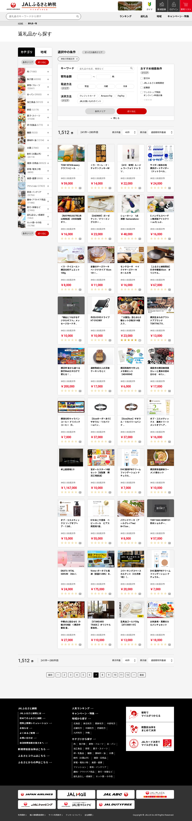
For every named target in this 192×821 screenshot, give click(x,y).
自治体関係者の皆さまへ (32, 743)
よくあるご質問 (27, 733)
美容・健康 (97, 762)
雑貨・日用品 (100, 758)
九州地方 (78, 733)
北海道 (77, 723)
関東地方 (99, 723)
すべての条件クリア (93, 52)
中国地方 (89, 728)
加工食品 (78, 748)
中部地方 (111, 723)
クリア (65, 88)
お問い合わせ (26, 738)
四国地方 (101, 728)
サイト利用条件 (55, 815)
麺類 (89, 753)
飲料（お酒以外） (82, 758)
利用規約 (21, 815)
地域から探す (79, 718)
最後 (142, 675)
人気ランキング (81, 708)
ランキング (126, 16)
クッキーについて (73, 815)
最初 (50, 675)
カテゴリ (27, 52)
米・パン (111, 744)
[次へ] (134, 675)
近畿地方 (78, 728)
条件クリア (28, 62)
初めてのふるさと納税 (31, 718)
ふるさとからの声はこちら (33, 762)
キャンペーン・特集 (178, 16)
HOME (20, 23)
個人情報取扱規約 (37, 815)
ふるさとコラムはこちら (32, 755)
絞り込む (42, 62)
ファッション (80, 767)
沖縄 (87, 733)
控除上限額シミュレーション (34, 723)
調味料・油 (100, 753)
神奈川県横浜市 (68, 59)
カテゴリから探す (82, 739)
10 (115, 675)
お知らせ (24, 728)
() (80, 188)
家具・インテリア (98, 767)
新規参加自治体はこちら (32, 749)
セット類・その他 (104, 776)
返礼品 (144, 16)
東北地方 (87, 723)
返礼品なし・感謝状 (83, 776)
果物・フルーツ (96, 744)
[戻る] (58, 675)
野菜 (87, 748)
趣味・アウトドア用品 (84, 772)
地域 (159, 16)
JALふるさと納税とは (30, 713)
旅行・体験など (105, 772)
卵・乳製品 (79, 753)
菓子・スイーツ (100, 748)
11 (121, 675)
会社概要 (88, 815)
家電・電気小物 (81, 762)
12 (127, 675)
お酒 (111, 753)
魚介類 (82, 744)
